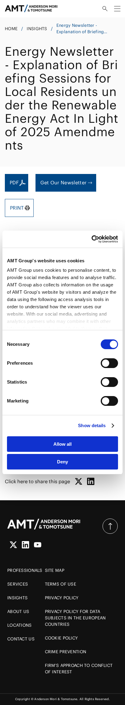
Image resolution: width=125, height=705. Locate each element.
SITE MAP (54, 570)
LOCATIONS (19, 625)
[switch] (109, 363)
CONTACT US (21, 639)
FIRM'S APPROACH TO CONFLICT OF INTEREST (79, 669)
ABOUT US (18, 611)
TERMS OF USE (60, 584)
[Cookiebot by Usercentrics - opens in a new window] (91, 239)
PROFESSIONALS (24, 570)
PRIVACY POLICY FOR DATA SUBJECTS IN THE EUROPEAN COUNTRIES (75, 618)
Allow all (62, 444)
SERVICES (17, 584)
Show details (92, 425)
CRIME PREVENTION (65, 651)
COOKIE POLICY (61, 638)
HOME (11, 28)
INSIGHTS (37, 28)
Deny (62, 461)
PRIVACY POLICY (62, 597)
